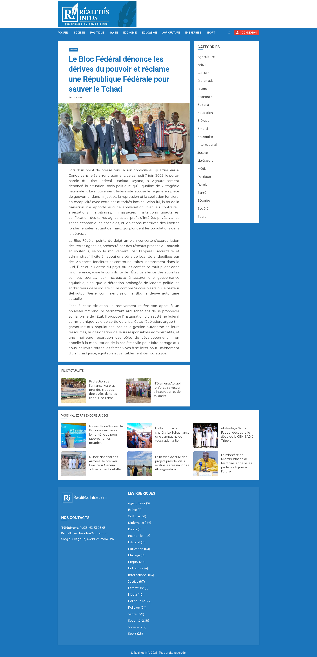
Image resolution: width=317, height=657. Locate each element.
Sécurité (204, 200)
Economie (130, 32)
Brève (202, 65)
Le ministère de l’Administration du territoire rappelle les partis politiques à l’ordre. (236, 463)
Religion (203, 184)
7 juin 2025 (76, 98)
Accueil (63, 32)
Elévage (203, 120)
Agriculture (171, 32)
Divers (202, 89)
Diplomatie (206, 80)
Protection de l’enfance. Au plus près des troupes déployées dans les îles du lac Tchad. (103, 390)
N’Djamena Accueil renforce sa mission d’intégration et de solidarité (167, 389)
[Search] (229, 32)
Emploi (203, 128)
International (207, 144)
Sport (210, 32)
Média (202, 168)
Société (79, 32)
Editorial (204, 104)
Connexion (249, 32)
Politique (97, 32)
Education (149, 32)
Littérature (206, 160)
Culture (203, 73)
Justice (203, 152)
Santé (113, 32)
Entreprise (193, 32)
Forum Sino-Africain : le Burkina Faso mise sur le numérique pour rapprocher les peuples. (106, 435)
